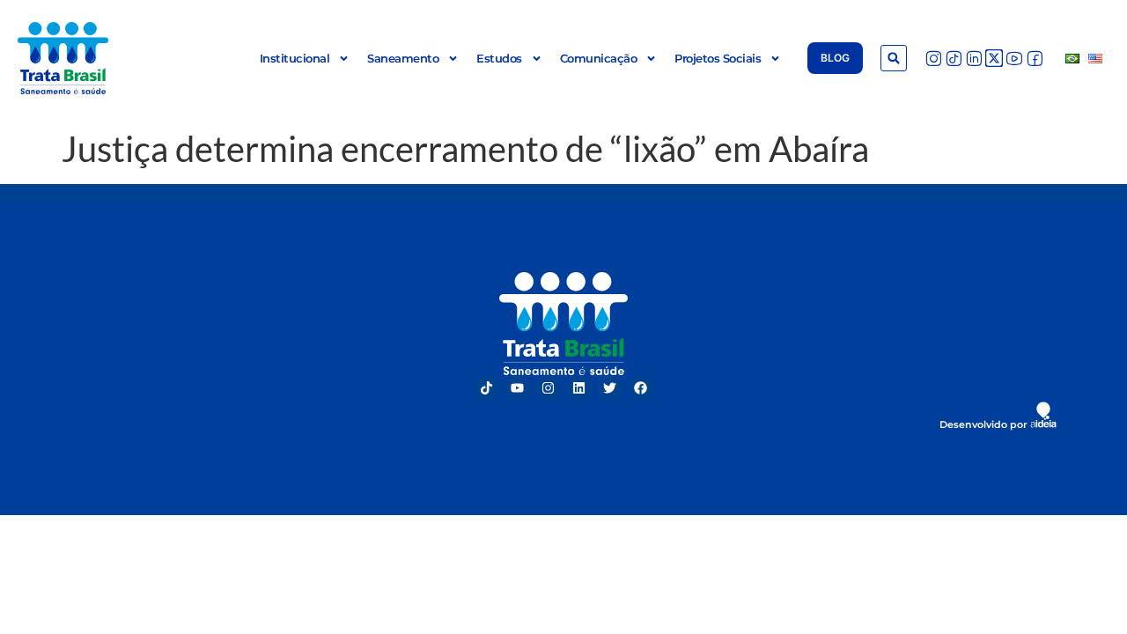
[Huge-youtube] (1014, 58)
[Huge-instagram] (933, 58)
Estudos (499, 58)
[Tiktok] (487, 388)
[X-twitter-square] (994, 58)
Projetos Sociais (717, 58)
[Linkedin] (579, 388)
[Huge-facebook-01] (1034, 58)
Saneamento (402, 58)
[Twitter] (610, 388)
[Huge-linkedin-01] (974, 58)
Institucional (295, 58)
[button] (893, 58)
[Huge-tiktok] (953, 58)
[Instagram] (548, 388)
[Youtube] (518, 388)
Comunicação (598, 58)
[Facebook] (641, 388)
